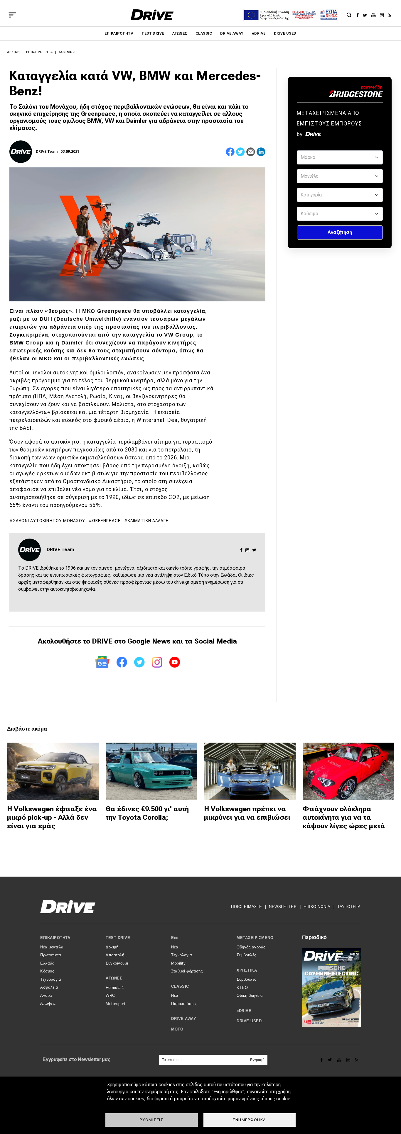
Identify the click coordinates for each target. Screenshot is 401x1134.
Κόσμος (67, 52)
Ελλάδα (47, 963)
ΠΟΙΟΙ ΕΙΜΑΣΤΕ (246, 906)
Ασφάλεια (49, 987)
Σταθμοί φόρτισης (187, 971)
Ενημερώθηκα (249, 1119)
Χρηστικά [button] (247, 970)
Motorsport (115, 1003)
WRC (110, 995)
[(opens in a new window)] (359, 14)
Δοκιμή (112, 947)
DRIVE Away (232, 33)
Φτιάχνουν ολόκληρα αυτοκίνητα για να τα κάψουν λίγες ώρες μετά (344, 817)
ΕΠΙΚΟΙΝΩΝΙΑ (317, 906)
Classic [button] (180, 986)
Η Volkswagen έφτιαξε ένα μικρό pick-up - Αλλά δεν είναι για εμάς (52, 817)
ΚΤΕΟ (242, 987)
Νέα (174, 947)
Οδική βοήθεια (250, 995)
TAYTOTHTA (349, 906)
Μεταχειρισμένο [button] (255, 938)
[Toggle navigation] (12, 15)
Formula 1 (115, 987)
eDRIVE (259, 33)
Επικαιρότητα (119, 33)
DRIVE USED (285, 33)
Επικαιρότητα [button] (55, 938)
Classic (204, 33)
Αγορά (46, 995)
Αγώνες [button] (114, 978)
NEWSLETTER (282, 906)
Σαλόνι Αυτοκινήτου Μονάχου (49, 520)
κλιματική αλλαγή (148, 520)
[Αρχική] (152, 14)
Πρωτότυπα (50, 955)
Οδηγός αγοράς (251, 947)
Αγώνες (179, 33)
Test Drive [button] (118, 938)
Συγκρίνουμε (117, 963)
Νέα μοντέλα (52, 947)
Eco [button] (175, 938)
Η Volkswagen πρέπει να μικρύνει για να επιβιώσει (247, 813)
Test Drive (152, 33)
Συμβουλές (246, 955)
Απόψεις (48, 1003)
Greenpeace (106, 520)
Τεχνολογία (50, 979)
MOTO (177, 1029)
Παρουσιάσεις (183, 1003)
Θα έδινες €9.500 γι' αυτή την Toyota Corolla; (147, 813)
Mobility (178, 963)
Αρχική (13, 52)
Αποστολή (115, 955)
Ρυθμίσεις (152, 1119)
